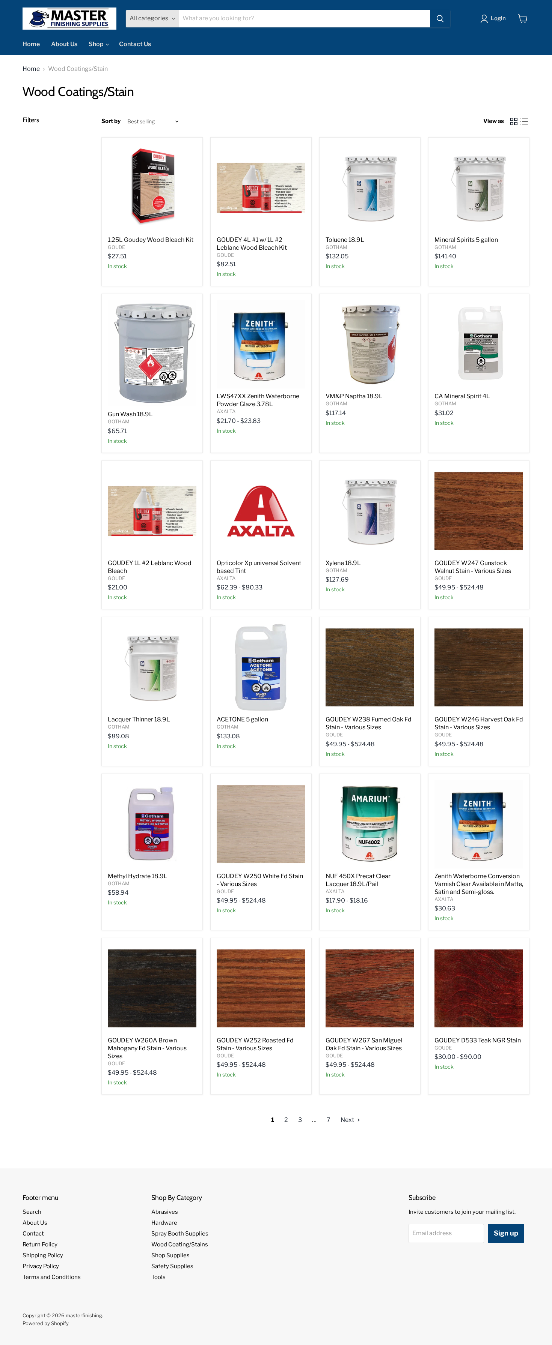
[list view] (524, 121)
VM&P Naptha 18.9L (354, 396)
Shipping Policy (43, 1255)
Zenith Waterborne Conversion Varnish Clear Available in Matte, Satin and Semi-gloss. (478, 884)
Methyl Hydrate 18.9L (137, 876)
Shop (97, 44)
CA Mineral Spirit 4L (462, 396)
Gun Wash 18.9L (130, 414)
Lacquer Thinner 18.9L (139, 719)
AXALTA (226, 411)
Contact (33, 1233)
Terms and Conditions (52, 1277)
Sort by (111, 121)
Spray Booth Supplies (179, 1233)
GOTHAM (336, 247)
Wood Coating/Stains (179, 1244)
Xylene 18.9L (343, 563)
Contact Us (135, 44)
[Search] (440, 18)
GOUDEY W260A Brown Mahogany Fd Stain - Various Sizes (147, 1048)
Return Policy (40, 1244)
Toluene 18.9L (345, 239)
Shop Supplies (170, 1255)
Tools (158, 1277)
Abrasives (164, 1212)
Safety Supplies (172, 1266)
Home (31, 44)
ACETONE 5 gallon (242, 719)
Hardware (164, 1222)
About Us (64, 44)
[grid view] (513, 121)
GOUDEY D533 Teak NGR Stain (477, 1040)
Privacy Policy (41, 1266)
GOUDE (116, 247)
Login (498, 18)
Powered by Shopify (46, 1323)
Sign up (506, 1233)
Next (348, 1119)
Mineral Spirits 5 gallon (466, 239)
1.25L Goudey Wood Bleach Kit (150, 239)
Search (32, 1212)
